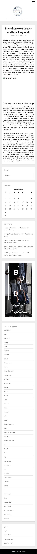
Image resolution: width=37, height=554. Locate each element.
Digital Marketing (8, 371)
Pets (5, 457)
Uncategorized (8, 502)
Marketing (6, 449)
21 (22, 205)
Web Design (7, 506)
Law (5, 445)
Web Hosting (7, 514)
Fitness (6, 395)
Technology (7, 494)
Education (7, 379)
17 (5, 205)
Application (7, 330)
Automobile (7, 338)
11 (10, 202)
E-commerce (7, 375)
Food (5, 400)
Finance (6, 391)
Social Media (7, 477)
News (5, 453)
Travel (5, 498)
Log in (5, 531)
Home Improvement (10, 432)
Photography (7, 461)
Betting (6, 346)
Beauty (6, 342)
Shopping (6, 473)
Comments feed (8, 539)
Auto (5, 334)
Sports (6, 485)
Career (6, 359)
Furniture (6, 404)
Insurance (7, 436)
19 (14, 205)
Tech (5, 490)
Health (5, 420)
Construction (7, 363)
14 (22, 202)
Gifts (5, 416)
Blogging (6, 350)
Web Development (9, 510)
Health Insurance (9, 424)
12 (14, 202)
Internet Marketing (9, 440)
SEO (5, 469)
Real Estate (7, 465)
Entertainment (8, 383)
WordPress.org (8, 543)
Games (6, 408)
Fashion (6, 387)
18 (10, 205)
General (6, 412)
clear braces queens (10, 103)
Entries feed (7, 535)
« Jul (5, 215)
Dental (5, 367)
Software (6, 481)
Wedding (6, 518)
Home (5, 428)
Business (6, 354)
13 (18, 202)
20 (18, 205)
